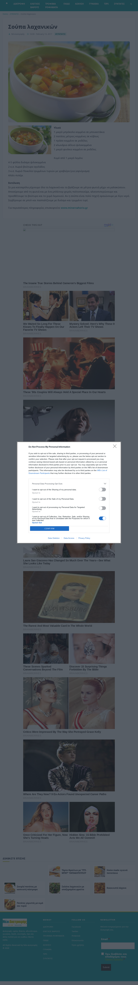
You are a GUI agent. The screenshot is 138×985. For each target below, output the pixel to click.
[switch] (102, 489)
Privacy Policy (84, 538)
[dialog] (69, 492)
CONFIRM (50, 529)
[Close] (115, 447)
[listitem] (69, 483)
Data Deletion (54, 538)
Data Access (69, 538)
